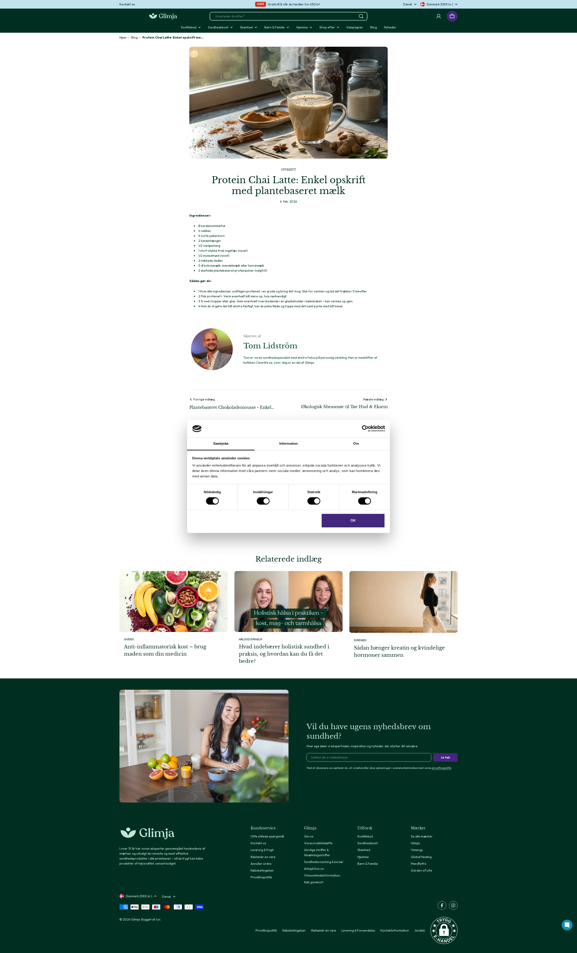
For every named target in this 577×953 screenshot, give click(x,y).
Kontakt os (127, 4)
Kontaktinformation (394, 930)
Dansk (407, 4)
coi (158, 919)
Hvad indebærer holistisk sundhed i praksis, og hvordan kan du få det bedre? (284, 654)
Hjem (122, 37)
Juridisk (419, 930)
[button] (444, 930)
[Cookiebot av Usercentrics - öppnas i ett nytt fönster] (365, 428)
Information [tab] (288, 443)
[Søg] (361, 16)
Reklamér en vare (323, 930)
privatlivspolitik (441, 768)
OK (353, 520)
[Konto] (438, 16)
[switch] (263, 501)
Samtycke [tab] (221, 443)
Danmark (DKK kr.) (440, 4)
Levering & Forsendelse (358, 930)
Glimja (135, 919)
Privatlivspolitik (266, 930)
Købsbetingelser (294, 930)
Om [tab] (356, 443)
